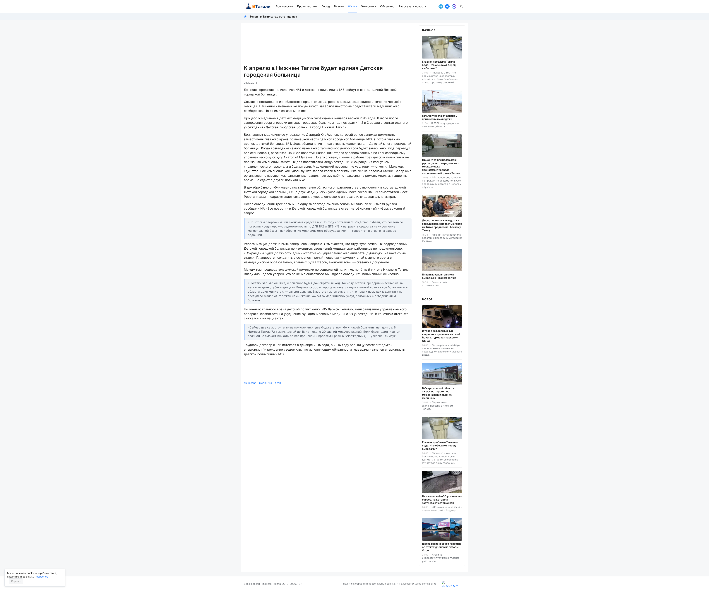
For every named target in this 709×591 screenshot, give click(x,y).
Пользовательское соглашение (417, 583)
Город (326, 6)
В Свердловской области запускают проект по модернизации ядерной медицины (438, 393)
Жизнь (352, 6)
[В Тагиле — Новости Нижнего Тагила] (257, 6)
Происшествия (307, 6)
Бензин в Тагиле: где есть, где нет (273, 16)
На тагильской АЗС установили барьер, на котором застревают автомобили (442, 499)
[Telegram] (440, 6)
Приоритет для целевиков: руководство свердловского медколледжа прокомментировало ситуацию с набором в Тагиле (441, 166)
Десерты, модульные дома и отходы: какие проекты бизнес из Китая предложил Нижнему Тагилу (442, 225)
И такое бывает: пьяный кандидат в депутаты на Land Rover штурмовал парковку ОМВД (441, 335)
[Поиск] (461, 6)
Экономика (368, 6)
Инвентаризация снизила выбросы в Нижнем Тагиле (439, 276)
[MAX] (454, 6)
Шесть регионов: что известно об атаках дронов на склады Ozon (441, 547)
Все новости (284, 6)
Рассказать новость (412, 6)
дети (278, 382)
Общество (387, 6)
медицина (265, 382)
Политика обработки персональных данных (369, 583)
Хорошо (15, 581)
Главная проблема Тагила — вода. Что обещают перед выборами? (440, 65)
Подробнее (41, 576)
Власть (339, 6)
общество (250, 382)
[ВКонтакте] (447, 6)
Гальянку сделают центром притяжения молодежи (440, 117)
